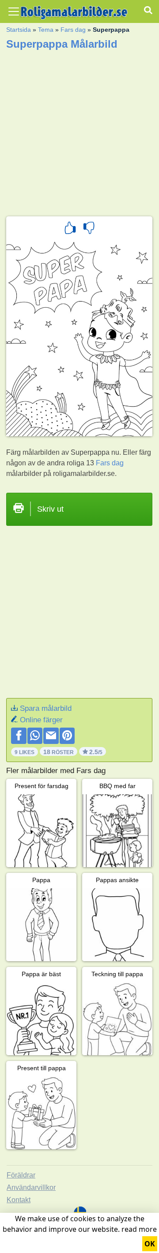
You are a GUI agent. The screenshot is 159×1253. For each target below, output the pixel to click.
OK (149, 1244)
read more (139, 1229)
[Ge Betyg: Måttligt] (89, 229)
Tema (45, 29)
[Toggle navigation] (13, 11)
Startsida (18, 29)
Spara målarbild (46, 708)
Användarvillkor (31, 1187)
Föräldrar (21, 1175)
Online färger (41, 720)
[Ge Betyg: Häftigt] (70, 229)
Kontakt (18, 1200)
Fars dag (73, 29)
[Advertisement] (79, 130)
